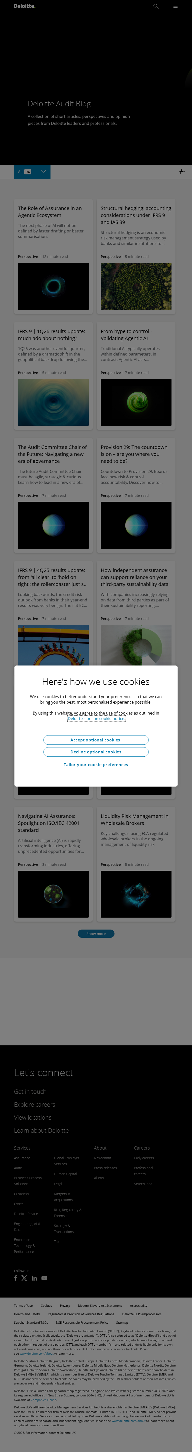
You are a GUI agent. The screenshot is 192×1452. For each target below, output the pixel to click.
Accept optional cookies (96, 740)
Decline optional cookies (96, 752)
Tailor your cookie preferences (96, 764)
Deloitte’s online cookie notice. (96, 718)
